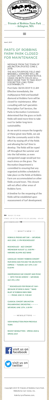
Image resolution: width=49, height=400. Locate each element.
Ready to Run (14, 215)
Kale (16, 395)
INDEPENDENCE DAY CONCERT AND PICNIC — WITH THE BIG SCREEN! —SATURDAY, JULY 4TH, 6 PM (24, 277)
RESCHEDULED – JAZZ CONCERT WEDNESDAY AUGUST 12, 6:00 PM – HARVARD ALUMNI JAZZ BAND (22, 250)
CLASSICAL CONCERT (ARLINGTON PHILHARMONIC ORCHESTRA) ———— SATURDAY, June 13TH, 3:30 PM (23, 305)
